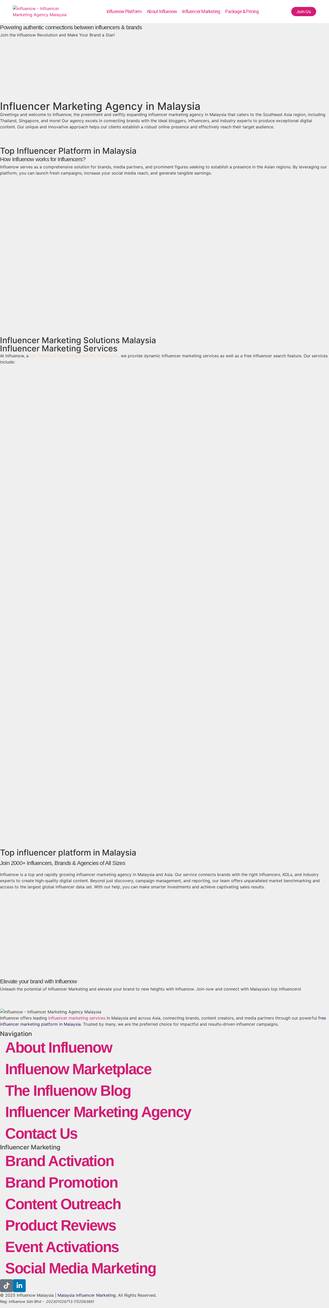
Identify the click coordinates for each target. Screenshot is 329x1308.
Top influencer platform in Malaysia (68, 853)
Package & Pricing (241, 11)
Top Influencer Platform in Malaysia (68, 151)
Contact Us (41, 1133)
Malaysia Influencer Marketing (87, 1295)
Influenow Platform (124, 11)
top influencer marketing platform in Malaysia (74, 355)
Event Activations (62, 1247)
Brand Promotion (61, 1182)
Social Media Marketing (80, 1268)
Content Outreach (63, 1204)
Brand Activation (59, 1161)
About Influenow (162, 11)
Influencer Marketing (201, 11)
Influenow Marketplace (78, 1069)
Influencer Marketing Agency (98, 1112)
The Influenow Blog (68, 1090)
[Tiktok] (6, 1285)
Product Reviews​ (60, 1225)
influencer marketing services (76, 1018)
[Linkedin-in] (19, 1285)
